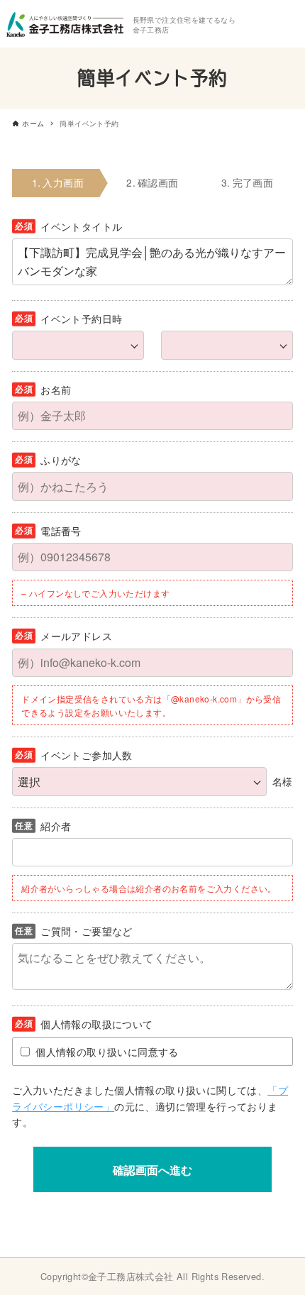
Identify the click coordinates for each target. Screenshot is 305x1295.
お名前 (55, 389)
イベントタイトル (81, 226)
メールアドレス (76, 635)
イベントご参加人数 (86, 755)
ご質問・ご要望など (86, 931)
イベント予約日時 (81, 318)
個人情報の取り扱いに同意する (107, 1052)
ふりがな (61, 459)
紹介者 (55, 826)
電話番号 (61, 530)
